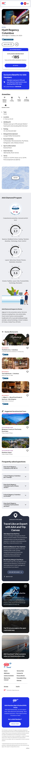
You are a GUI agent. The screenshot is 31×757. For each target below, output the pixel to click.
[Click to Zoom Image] (15, 16)
